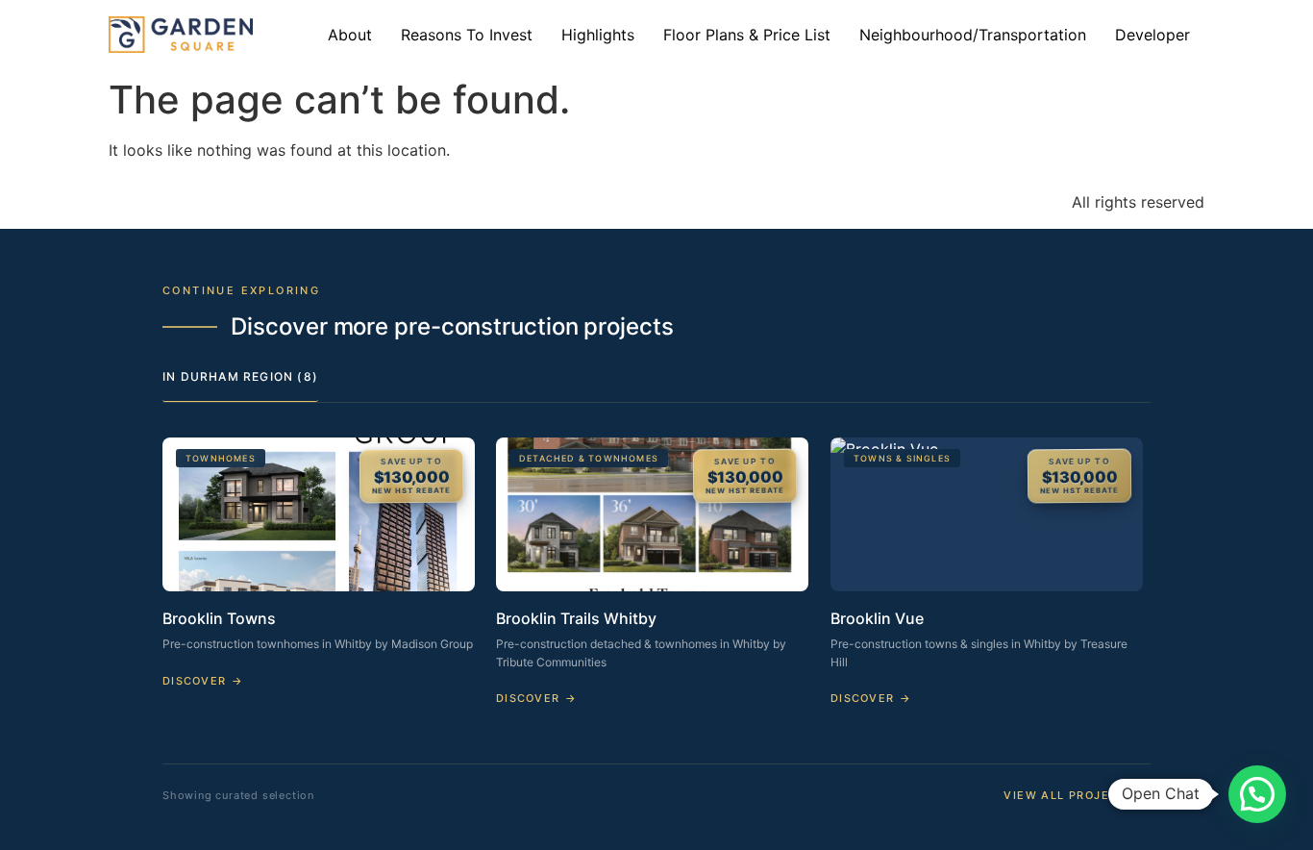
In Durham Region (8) (240, 376)
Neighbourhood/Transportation (972, 34)
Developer (1152, 34)
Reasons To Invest (467, 34)
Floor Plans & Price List (746, 34)
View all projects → (1077, 795)
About (350, 34)
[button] (1257, 794)
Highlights (597, 34)
